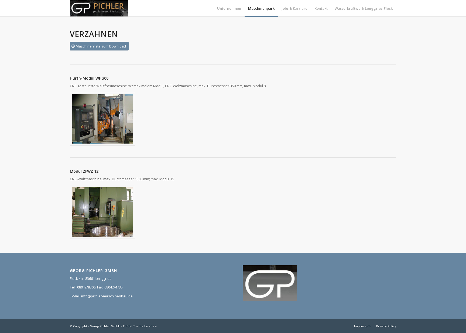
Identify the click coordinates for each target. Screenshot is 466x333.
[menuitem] (229, 8)
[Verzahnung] (102, 119)
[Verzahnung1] (102, 212)
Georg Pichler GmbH (105, 326)
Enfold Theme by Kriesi (140, 326)
